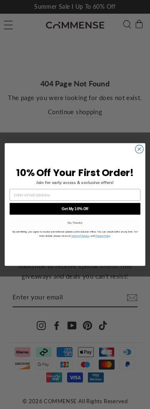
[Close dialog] (139, 149)
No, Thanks (75, 223)
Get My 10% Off (75, 209)
